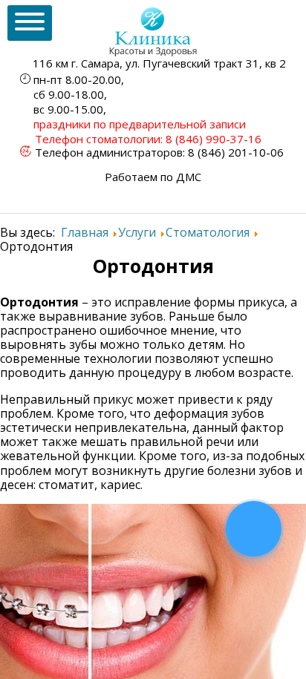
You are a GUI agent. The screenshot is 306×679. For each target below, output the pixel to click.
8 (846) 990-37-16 (213, 138)
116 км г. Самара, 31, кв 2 (159, 63)
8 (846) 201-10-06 (236, 152)
